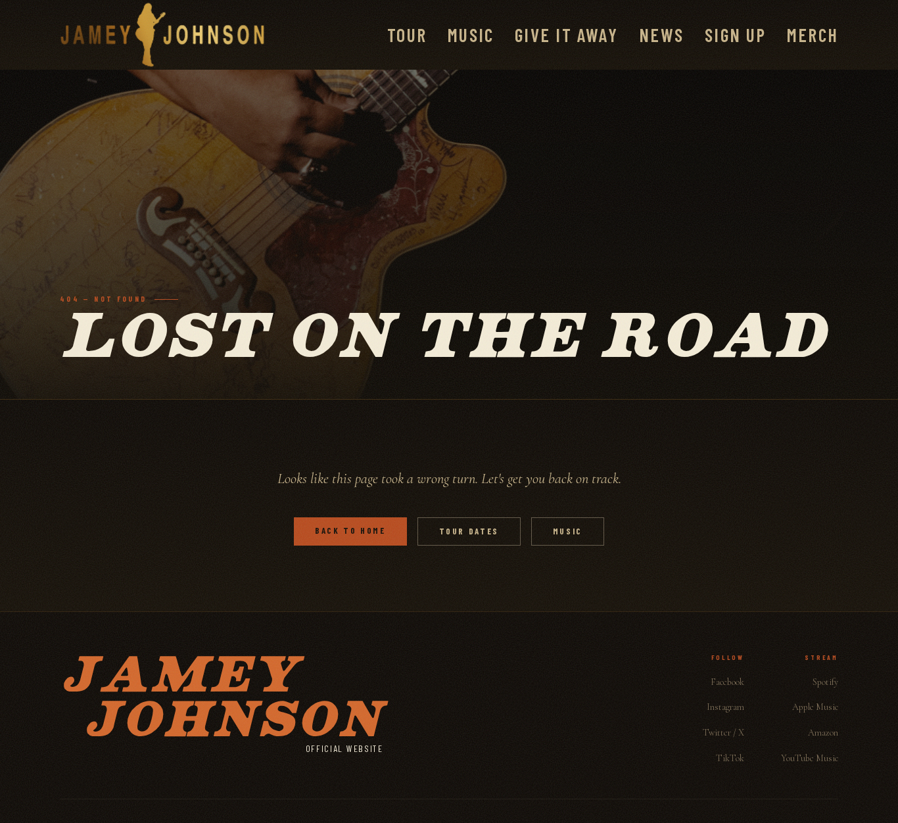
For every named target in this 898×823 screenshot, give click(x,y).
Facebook (727, 682)
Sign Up (735, 35)
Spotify (825, 682)
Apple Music (815, 707)
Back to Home (350, 530)
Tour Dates (469, 531)
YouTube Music (809, 758)
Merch (812, 35)
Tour (407, 35)
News (661, 35)
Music (471, 35)
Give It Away (566, 35)
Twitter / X (723, 732)
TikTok (730, 758)
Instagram (725, 707)
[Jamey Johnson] (162, 35)
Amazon (823, 732)
